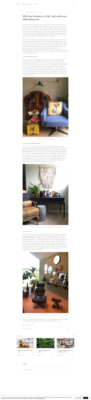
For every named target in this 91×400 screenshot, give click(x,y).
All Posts (18, 4)
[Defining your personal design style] (25, 343)
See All (73, 335)
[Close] (89, 398)
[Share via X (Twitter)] (26, 325)
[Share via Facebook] (23, 325)
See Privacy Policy (41, 398)
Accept (85, 398)
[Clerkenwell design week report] (45, 343)
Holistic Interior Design (27, 4)
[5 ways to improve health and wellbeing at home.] (66, 343)
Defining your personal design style (25, 351)
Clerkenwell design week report (44, 351)
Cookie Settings (78, 398)
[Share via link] (32, 325)
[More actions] (67, 12)
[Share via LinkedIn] (29, 325)
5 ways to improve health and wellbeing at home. (65, 351)
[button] (73, 4)
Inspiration (36, 4)
